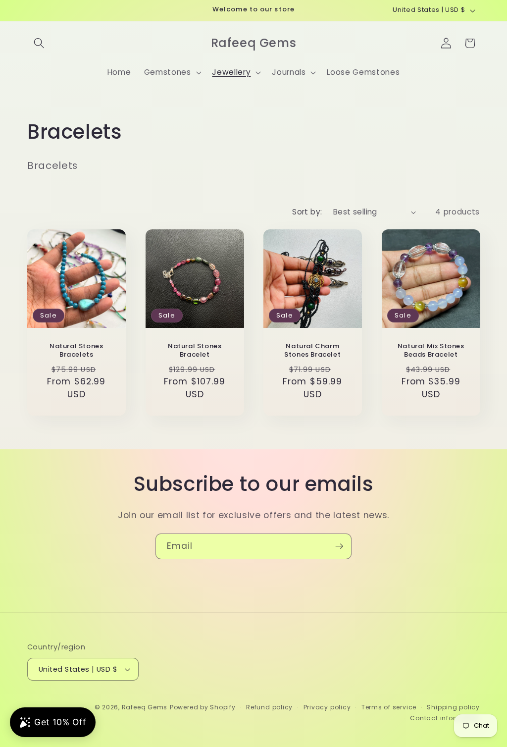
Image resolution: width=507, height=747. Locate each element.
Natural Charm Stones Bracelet (312, 350)
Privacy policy (327, 707)
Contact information (445, 718)
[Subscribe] (339, 546)
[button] (39, 43)
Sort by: (307, 212)
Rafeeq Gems (144, 707)
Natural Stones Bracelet (194, 350)
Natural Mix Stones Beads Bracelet (430, 350)
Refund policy (269, 707)
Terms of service (388, 707)
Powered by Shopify (203, 707)
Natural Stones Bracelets (76, 350)
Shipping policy (453, 707)
